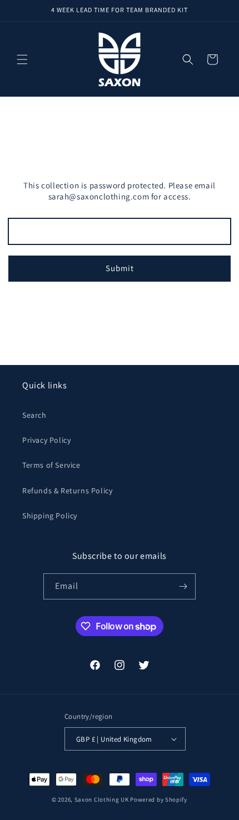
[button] (22, 59)
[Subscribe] (183, 586)
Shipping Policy (49, 516)
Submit (120, 268)
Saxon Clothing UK (101, 799)
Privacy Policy (46, 440)
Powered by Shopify (158, 799)
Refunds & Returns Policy (67, 491)
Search (34, 415)
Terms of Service (51, 465)
